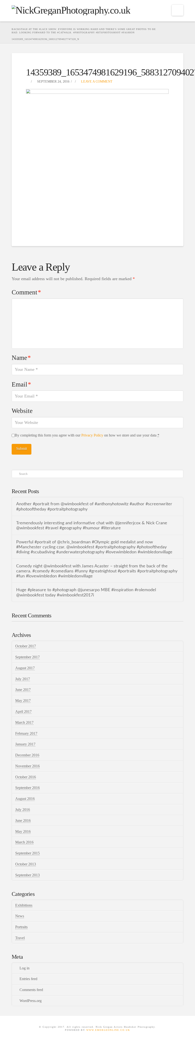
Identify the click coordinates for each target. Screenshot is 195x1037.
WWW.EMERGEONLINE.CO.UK (108, 1030)
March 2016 (24, 842)
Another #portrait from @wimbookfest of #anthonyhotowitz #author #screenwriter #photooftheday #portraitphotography (94, 506)
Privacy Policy (92, 435)
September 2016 (27, 788)
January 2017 (25, 744)
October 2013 (25, 864)
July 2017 (22, 679)
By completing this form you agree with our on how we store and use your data (87, 435)
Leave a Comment (96, 81)
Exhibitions (23, 905)
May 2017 (23, 701)
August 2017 (25, 668)
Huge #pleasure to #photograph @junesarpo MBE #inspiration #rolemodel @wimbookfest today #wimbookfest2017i (86, 592)
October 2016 (25, 777)
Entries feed (28, 979)
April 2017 (23, 712)
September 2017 (27, 657)
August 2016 (25, 799)
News (19, 916)
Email (21, 384)
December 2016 (27, 755)
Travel (20, 938)
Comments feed (31, 990)
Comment (26, 292)
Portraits (21, 927)
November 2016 (27, 766)
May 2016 (23, 831)
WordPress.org (31, 1001)
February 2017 (26, 733)
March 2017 (24, 722)
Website (22, 410)
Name (21, 357)
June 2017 (23, 690)
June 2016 (23, 821)
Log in (24, 968)
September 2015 (27, 853)
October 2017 (25, 646)
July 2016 (22, 810)
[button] (177, 10)
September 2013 (27, 875)
